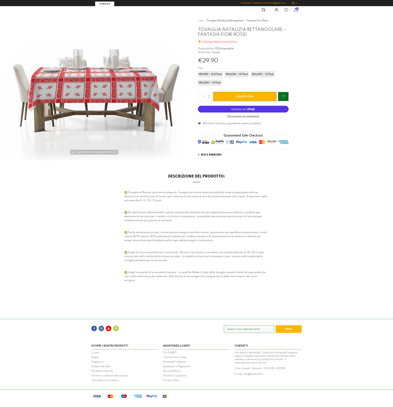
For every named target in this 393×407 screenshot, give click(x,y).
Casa (201, 21)
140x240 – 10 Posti (236, 74)
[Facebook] (94, 328)
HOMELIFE (104, 4)
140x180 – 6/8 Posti (210, 74)
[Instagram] (101, 328)
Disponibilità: (206, 48)
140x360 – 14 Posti (209, 82)
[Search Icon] (265, 10)
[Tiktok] (116, 328)
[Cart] (296, 11)
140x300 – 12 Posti (262, 74)
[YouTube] (108, 328)
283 (204, 123)
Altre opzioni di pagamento (243, 116)
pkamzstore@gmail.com (274, 3)
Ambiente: (204, 52)
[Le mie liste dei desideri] (286, 11)
